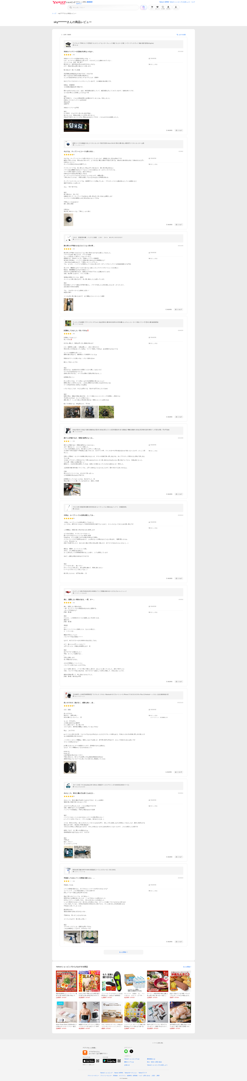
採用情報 (135, 1075)
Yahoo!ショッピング (106, 1072)
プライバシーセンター (106, 1075)
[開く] (76, 125)
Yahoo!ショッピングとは (131, 1059)
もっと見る (186, 966)
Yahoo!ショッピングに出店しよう (180, 2)
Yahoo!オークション (131, 1072)
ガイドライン (122, 1075)
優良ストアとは (129, 1062)
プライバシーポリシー (93, 1075)
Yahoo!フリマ (143, 1072)
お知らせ (127, 1065)
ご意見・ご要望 (155, 1075)
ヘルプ (193, 2)
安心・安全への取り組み (154, 1062)
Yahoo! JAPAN (164, 2)
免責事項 (129, 1075)
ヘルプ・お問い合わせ (144, 1075)
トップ (54, 13)
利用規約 (115, 1075)
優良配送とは (151, 1059)
